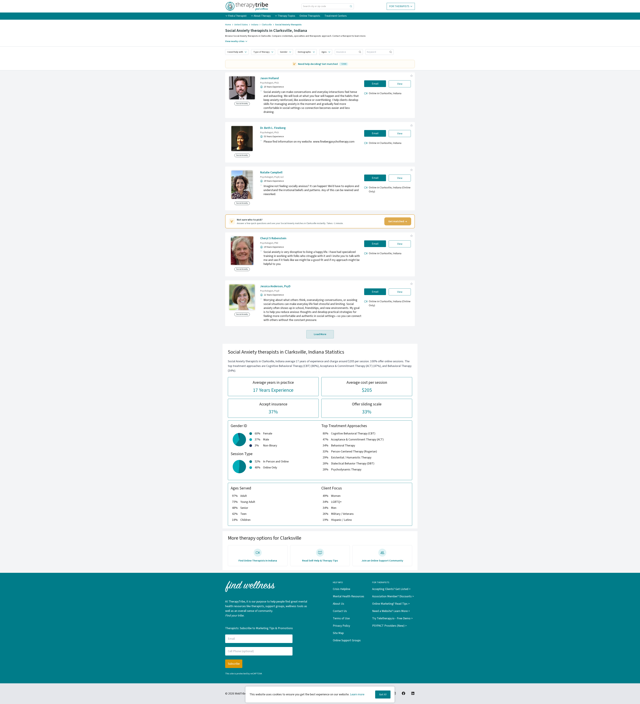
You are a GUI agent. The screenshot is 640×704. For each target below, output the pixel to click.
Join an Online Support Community (382, 560)
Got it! (382, 694)
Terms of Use (341, 618)
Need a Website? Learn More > (391, 611)
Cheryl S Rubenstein (273, 238)
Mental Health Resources (348, 596)
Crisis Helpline (341, 589)
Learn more (357, 694)
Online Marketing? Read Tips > (391, 604)
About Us (338, 604)
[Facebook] (404, 693)
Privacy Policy (341, 626)
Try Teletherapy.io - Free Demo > (392, 618)
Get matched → (397, 221)
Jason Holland (269, 78)
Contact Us (340, 611)
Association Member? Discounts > (393, 596)
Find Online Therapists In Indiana (257, 560)
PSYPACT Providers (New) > (389, 626)
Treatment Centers (335, 16)
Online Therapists (310, 16)
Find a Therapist (237, 16)
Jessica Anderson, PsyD (275, 286)
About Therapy (262, 16)
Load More (320, 334)
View (399, 84)
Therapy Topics (286, 16)
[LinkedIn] (413, 693)
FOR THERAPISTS (399, 6)
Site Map (338, 633)
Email (375, 84)
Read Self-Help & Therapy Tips (320, 560)
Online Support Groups (347, 640)
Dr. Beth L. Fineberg (273, 128)
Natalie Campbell (271, 172)
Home (228, 24)
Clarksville (267, 24)
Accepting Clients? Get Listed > (391, 589)
